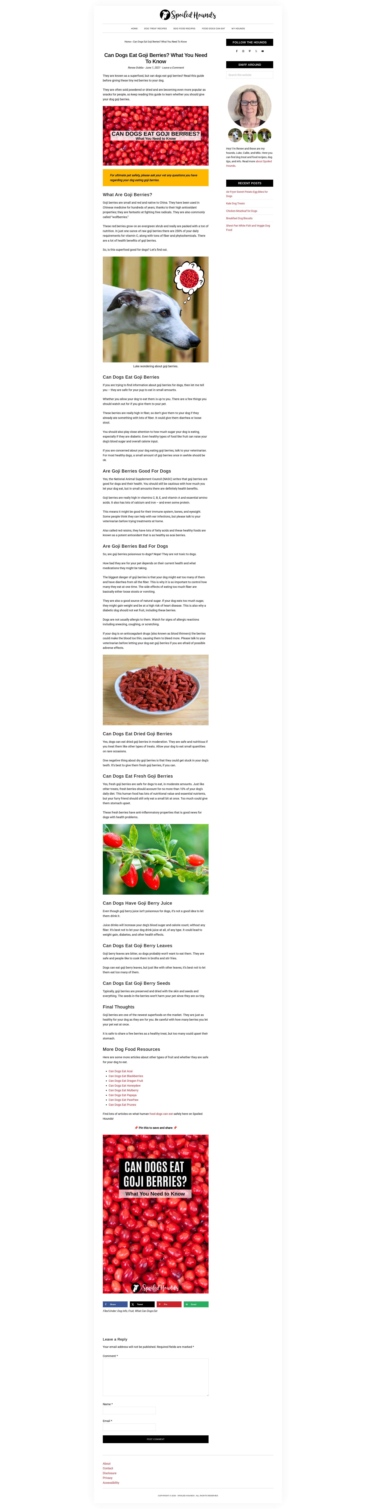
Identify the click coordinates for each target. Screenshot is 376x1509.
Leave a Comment (173, 67)
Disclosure (109, 1473)
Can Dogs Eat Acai (121, 1071)
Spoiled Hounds (188, 15)
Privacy (107, 1478)
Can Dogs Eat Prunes (122, 1104)
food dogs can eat (161, 1114)
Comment (110, 1356)
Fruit (131, 1310)
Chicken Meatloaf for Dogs (241, 210)
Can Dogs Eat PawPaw (123, 1100)
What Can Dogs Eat (146, 1310)
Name (108, 1404)
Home (128, 41)
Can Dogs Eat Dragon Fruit (126, 1080)
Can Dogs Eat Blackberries (126, 1076)
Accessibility (111, 1482)
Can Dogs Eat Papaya (123, 1095)
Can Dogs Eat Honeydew (125, 1085)
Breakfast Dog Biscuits (239, 218)
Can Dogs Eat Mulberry (123, 1090)
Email (107, 1421)
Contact (108, 1468)
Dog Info (122, 1310)
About (107, 1463)
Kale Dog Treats (235, 203)
